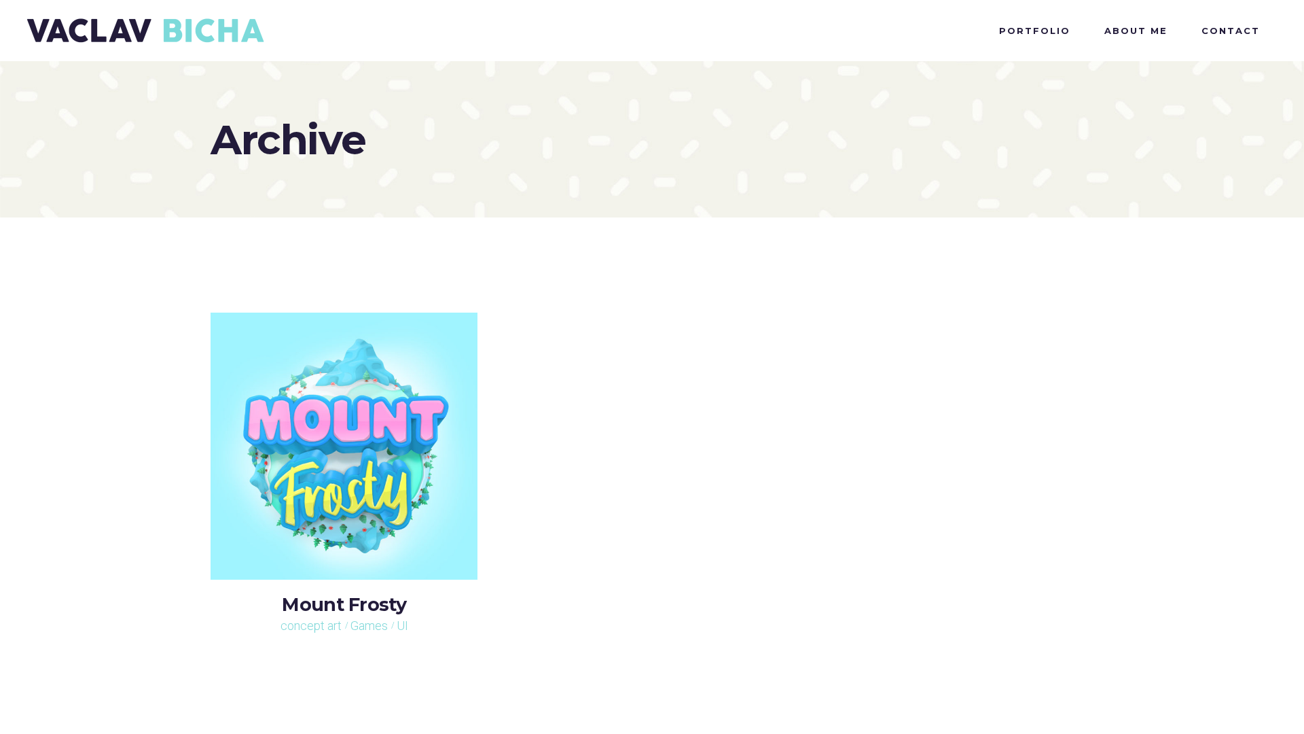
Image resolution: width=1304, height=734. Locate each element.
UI (402, 625)
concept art (311, 625)
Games (369, 625)
